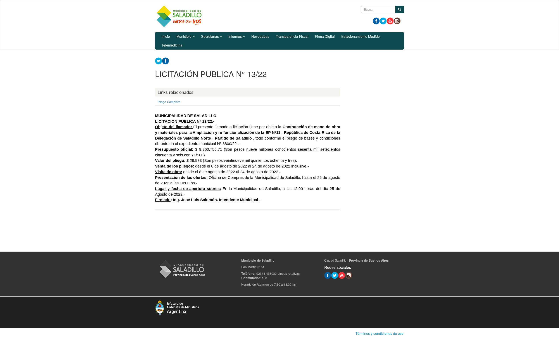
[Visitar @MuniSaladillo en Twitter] (383, 20)
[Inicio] (179, 16)
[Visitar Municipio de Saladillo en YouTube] (390, 20)
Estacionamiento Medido (360, 36)
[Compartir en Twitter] (158, 60)
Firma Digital (325, 36)
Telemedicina (172, 45)
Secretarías (210, 36)
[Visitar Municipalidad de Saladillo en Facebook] (376, 20)
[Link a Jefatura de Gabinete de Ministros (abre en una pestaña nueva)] (177, 307)
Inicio (166, 36)
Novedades (260, 36)
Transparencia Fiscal (292, 36)
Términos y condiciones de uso (379, 333)
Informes (235, 36)
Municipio (184, 36)
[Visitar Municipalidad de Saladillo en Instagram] (397, 20)
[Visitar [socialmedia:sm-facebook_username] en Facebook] (165, 60)
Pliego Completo (169, 102)
